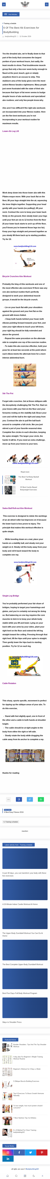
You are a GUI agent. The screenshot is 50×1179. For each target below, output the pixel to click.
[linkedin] (8, 1159)
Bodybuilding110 (32, 1169)
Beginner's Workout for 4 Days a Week (27, 1069)
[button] (19, 799)
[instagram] (8, 1152)
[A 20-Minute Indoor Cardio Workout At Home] (25, 890)
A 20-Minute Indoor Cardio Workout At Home (20, 904)
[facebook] (19, 1152)
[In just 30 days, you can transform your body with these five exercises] (25, 858)
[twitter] (30, 1152)
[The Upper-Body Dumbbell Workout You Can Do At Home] (25, 918)
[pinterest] (41, 1152)
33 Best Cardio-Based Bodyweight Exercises (28, 488)
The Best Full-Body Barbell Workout (28, 478)
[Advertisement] (25, 158)
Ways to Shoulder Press (12, 1022)
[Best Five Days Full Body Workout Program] (25, 979)
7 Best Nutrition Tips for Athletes (24, 1118)
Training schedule (10, 23)
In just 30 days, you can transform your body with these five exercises (24, 874)
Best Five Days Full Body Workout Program (19, 993)
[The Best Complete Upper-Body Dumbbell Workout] (25, 950)
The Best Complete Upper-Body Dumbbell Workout (22, 964)
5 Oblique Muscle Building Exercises (26, 1081)
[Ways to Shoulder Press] (25, 1007)
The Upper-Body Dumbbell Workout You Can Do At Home (22, 934)
